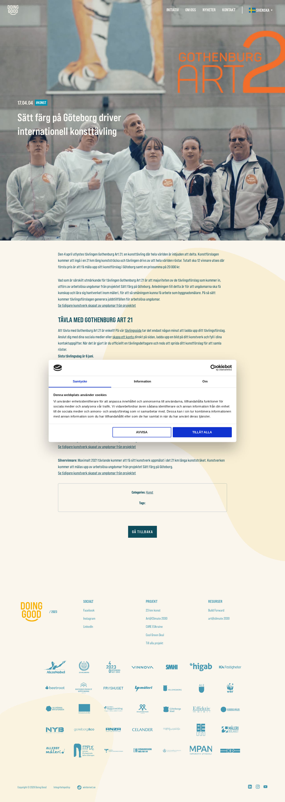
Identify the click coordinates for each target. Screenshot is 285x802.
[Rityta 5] (230, 709)
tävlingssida (133, 330)
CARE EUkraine (154, 626)
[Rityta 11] (84, 730)
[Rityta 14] (201, 688)
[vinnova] (142, 667)
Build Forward (216, 610)
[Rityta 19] (55, 688)
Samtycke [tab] (80, 381)
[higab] (201, 667)
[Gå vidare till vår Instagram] (258, 787)
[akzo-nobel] (55, 667)
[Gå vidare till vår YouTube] (265, 787)
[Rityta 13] (230, 688)
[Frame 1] (55, 709)
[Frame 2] (113, 667)
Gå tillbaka (142, 531)
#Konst (41, 102)
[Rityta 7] (172, 709)
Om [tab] (205, 381)
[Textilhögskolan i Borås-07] (172, 750)
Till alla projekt (154, 643)
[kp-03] (230, 750)
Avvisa (142, 432)
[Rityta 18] (84, 688)
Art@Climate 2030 (156, 618)
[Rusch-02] (172, 730)
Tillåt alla (202, 432)
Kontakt (228, 9)
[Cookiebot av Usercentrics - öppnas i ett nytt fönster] (213, 368)
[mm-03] (201, 730)
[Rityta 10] (84, 709)
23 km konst (153, 610)
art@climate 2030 (219, 618)
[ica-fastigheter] (230, 667)
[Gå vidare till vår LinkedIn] (250, 787)
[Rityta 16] (142, 688)
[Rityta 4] (55, 730)
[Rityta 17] (113, 688)
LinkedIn (88, 626)
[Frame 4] (84, 667)
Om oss (190, 9)
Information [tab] (142, 381)
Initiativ (172, 9)
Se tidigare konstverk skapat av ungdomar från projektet (97, 305)
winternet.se (89, 787)
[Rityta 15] (172, 688)
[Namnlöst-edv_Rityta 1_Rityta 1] (142, 750)
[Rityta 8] (142, 709)
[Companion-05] (201, 750)
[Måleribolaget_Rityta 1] (230, 730)
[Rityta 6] (201, 709)
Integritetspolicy (62, 787)
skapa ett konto (123, 337)
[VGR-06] (113, 750)
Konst (149, 492)
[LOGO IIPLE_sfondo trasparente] (84, 750)
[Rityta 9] (113, 709)
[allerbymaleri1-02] (55, 750)
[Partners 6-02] (113, 730)
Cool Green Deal (155, 635)
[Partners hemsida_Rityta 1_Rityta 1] (142, 730)
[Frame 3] (172, 667)
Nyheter (209, 9)
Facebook (89, 610)
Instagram (89, 618)
